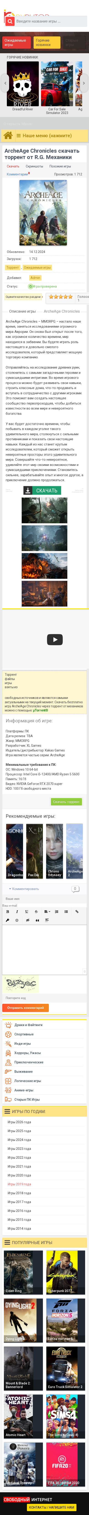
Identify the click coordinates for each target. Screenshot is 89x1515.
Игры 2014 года (19, 1228)
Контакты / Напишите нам (51, 1507)
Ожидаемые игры (15, 42)
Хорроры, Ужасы (27, 1053)
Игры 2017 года (19, 1202)
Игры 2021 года (19, 1166)
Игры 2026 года (19, 1122)
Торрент (12, 267)
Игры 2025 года (19, 1131)
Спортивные (24, 1034)
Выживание (23, 1071)
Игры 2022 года (19, 1157)
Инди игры (22, 1043)
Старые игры (71, 42)
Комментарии (17, 174)
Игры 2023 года (19, 1149)
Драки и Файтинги (28, 1025)
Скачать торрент (66, 802)
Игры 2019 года (19, 1184)
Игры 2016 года (19, 1211)
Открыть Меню (18, 123)
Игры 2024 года (19, 1140)
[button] (7, 911)
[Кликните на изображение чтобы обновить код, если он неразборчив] (20, 992)
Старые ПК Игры (27, 1099)
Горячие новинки (43, 42)
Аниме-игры (23, 1090)
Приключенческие (28, 1062)
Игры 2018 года (19, 1193)
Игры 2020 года (19, 1175)
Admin (35, 278)
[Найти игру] (10, 21)
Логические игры (27, 1081)
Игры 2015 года (19, 1220)
